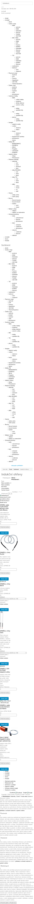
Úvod (10, 469)
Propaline (11, 375)
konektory (14, 327)
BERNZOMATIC (13, 369)
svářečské (15, 452)
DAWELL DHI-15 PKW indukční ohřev (5, 670)
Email (18, 796)
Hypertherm (12, 306)
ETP (13, 269)
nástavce (14, 354)
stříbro (14, 412)
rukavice (11, 456)
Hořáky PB (8, 368)
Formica (14, 271)
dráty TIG (11, 403)
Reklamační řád (9, 783)
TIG (10, 281)
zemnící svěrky (16, 331)
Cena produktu (5, 488)
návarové (14, 392)
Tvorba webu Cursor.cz (27, 796)
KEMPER (11, 378)
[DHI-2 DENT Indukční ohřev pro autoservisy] (9, 731)
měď (13, 417)
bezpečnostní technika (14, 362)
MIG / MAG (12, 264)
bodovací (11, 294)
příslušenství (12, 320)
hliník (13, 401)
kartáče (11, 429)
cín (13, 415)
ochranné (14, 451)
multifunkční (12, 292)
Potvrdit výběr (4, 902)
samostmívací (16, 444)
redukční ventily (13, 350)
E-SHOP (7, 20)
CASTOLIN (12, 377)
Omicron (14, 258)
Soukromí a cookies (10, 790)
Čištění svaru (8, 311)
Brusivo (7, 424)
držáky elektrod (16, 329)
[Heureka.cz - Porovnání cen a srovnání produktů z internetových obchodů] (17, 465)
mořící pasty (12, 422)
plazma (10, 343)
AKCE (6, 248)
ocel (13, 389)
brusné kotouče (13, 428)
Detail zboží (4, 533)
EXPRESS (11, 371)
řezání (10, 357)
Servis (6, 239)
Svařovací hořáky (9, 322)
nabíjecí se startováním (15, 438)
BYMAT (11, 315)
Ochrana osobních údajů (11, 788)
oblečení (11, 461)
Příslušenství (12, 384)
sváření (11, 352)
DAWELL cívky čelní (5, 631)
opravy (10, 366)
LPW (10, 318)
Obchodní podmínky (10, 781)
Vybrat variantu (4, 604)
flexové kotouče (13, 426)
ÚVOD (6, 18)
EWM (13, 255)
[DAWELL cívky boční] (3, 581)
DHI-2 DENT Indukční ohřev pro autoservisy (5, 739)
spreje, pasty (12, 421)
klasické (14, 445)
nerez (13, 391)
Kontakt (7, 240)
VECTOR (14, 262)
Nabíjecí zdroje (9, 435)
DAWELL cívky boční (5, 585)
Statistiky (13, 796)
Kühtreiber (15, 257)
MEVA (10, 373)
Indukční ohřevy (9, 380)
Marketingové (5, 866)
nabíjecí (11, 436)
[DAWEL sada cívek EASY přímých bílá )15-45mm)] (5, 499)
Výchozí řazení (5, 490)
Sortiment (16, 469)
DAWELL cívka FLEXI (5, 553)
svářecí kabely (16, 325)
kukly (10, 442)
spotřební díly (15, 336)
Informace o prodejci (10, 784)
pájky (10, 410)
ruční (13, 295)
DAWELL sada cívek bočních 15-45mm (5, 706)
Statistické (4, 838)
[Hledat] (2, 7)
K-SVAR (7, 237)
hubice (14, 355)
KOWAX (14, 273)
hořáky (14, 334)
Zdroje (10, 382)
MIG (10, 332)
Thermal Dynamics (13, 309)
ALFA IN (14, 253)
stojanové (14, 297)
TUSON (14, 260)
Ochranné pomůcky (10, 440)
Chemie (7, 419)
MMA (10, 251)
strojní (14, 433)
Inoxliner (11, 317)
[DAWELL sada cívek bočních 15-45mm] (5, 701)
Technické (4, 813)
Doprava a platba (9, 786)
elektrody (11, 387)
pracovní (14, 459)
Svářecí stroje (8, 250)
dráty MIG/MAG (13, 396)
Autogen (7, 348)
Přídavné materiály (10, 385)
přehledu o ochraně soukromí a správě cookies (12, 810)
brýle (10, 449)
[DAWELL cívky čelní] (2, 620)
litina (13, 394)
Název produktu (5, 485)
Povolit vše (13, 902)
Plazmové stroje (9, 299)
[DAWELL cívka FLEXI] (9, 542)
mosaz (14, 414)
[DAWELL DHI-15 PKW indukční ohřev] (2, 666)
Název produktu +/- (6, 483)
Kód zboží (4, 486)
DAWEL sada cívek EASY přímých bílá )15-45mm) (4, 507)
